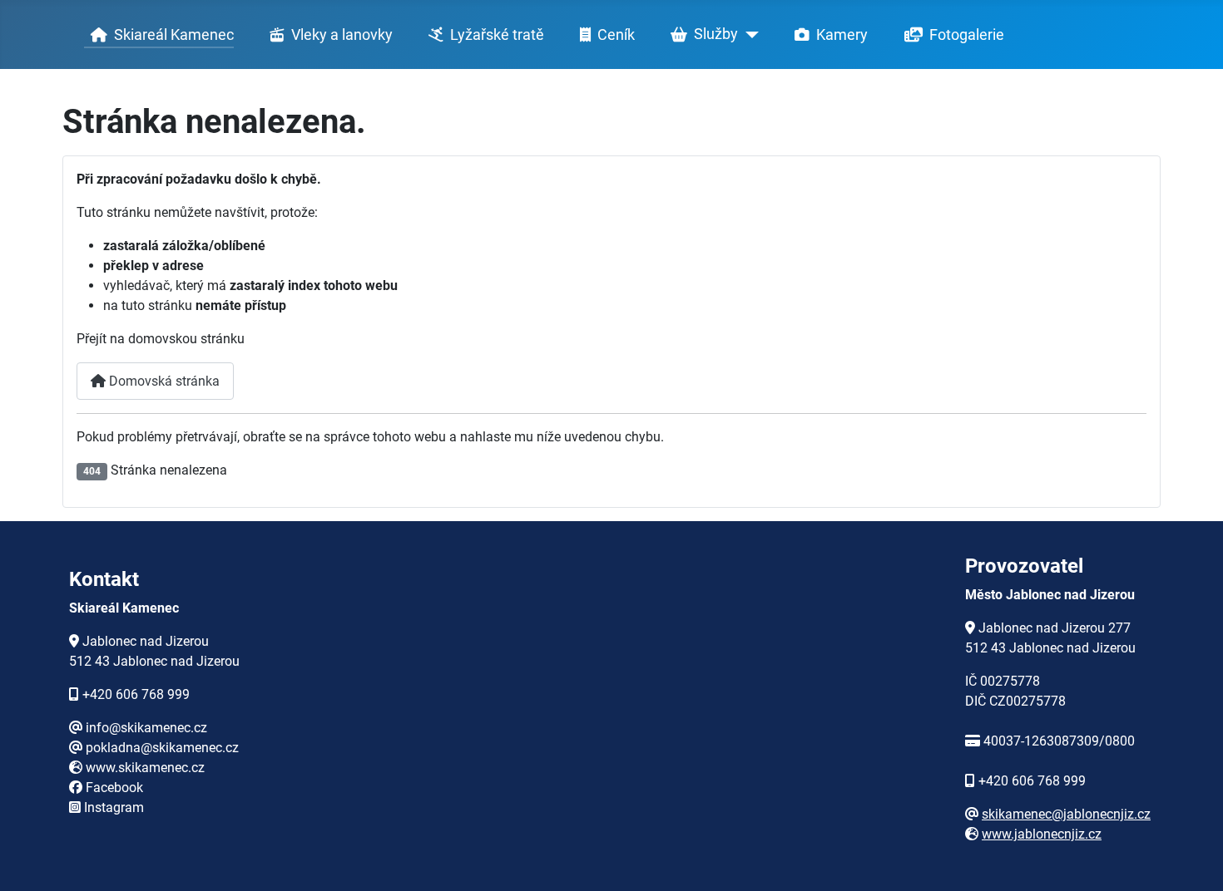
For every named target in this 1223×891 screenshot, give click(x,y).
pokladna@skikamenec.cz (162, 748)
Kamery (842, 35)
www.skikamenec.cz (145, 767)
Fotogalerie (966, 35)
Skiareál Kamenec (174, 35)
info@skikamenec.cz (146, 728)
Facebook (114, 787)
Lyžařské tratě (497, 35)
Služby (716, 34)
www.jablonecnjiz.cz (1042, 834)
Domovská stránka (163, 381)
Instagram (114, 807)
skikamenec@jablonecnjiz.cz (1066, 814)
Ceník (616, 35)
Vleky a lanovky (342, 35)
